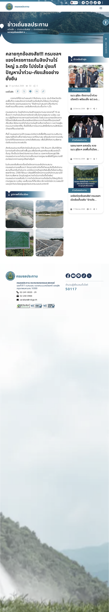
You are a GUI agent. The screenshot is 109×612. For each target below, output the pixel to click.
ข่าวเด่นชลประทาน (40, 29)
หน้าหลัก (10, 29)
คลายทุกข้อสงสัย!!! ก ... (17, 32)
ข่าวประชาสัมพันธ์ (23, 29)
